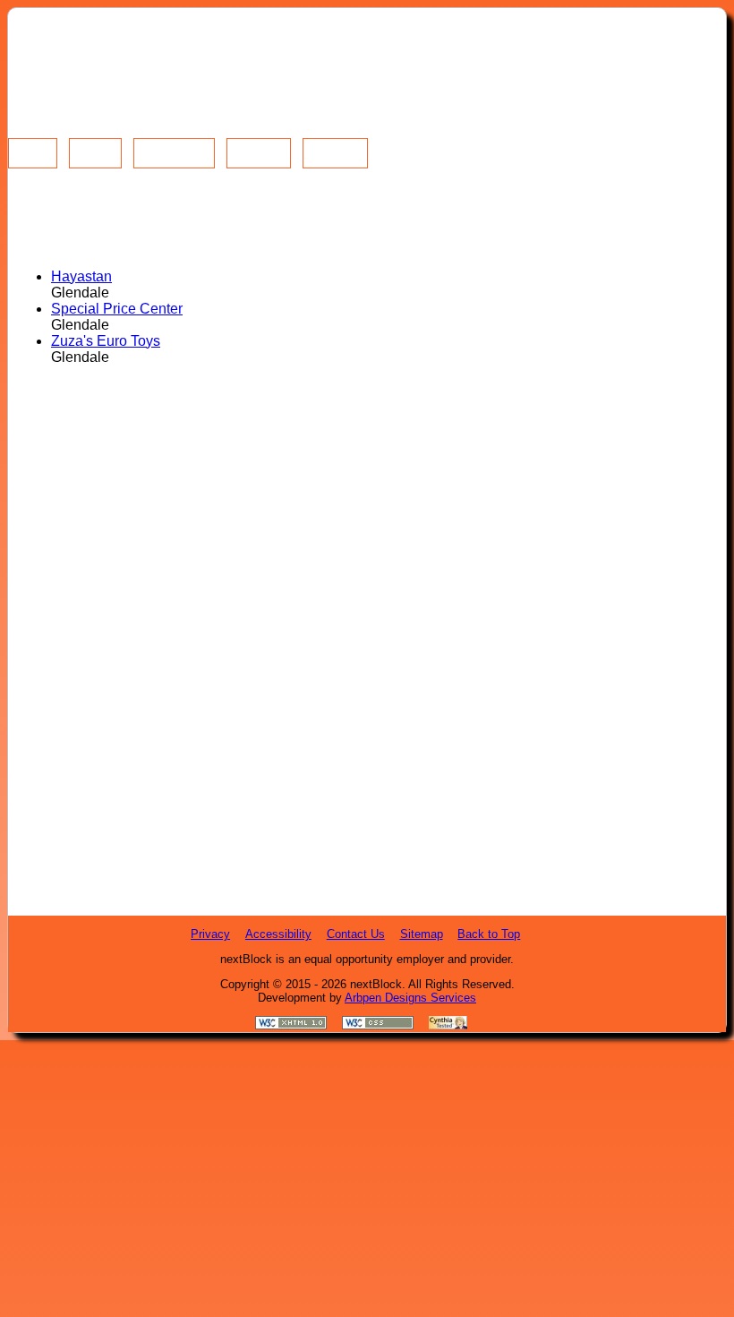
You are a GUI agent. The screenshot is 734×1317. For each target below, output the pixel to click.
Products (338, 146)
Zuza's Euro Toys (105, 341)
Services (261, 146)
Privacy (210, 934)
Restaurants (176, 146)
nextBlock (376, 984)
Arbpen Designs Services (410, 997)
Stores (98, 146)
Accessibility (278, 934)
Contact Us (356, 934)
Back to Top (488, 934)
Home (34, 146)
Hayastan (81, 276)
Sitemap (421, 934)
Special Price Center (117, 308)
